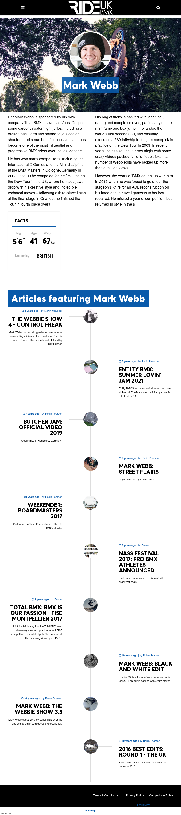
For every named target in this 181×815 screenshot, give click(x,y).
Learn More (143, 805)
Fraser (145, 545)
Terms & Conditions (105, 795)
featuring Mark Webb (78, 298)
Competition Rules (161, 795)
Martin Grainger (53, 310)
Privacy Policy (135, 795)
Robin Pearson (150, 361)
